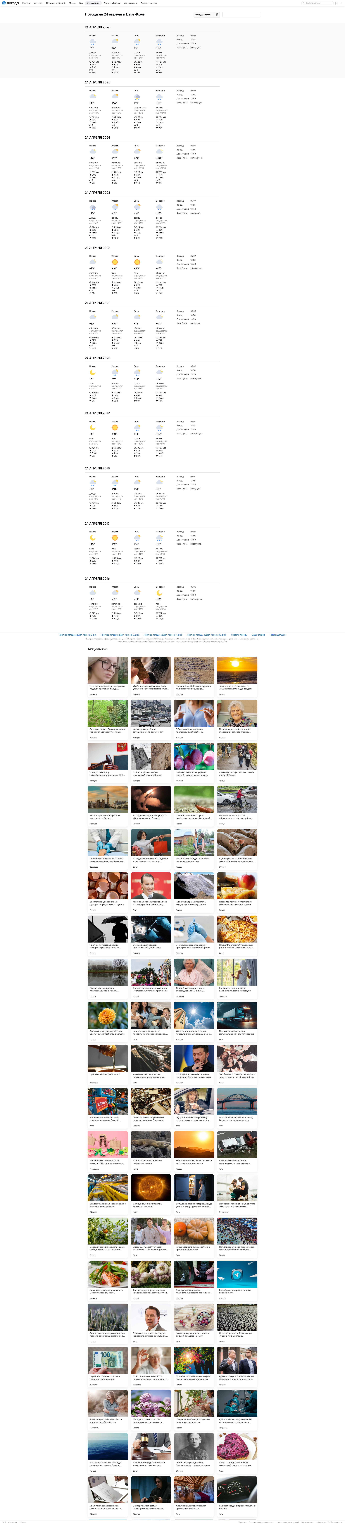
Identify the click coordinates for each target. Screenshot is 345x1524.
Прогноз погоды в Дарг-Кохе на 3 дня (77, 635)
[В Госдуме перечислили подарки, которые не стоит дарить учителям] (151, 849)
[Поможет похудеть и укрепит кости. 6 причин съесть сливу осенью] (194, 763)
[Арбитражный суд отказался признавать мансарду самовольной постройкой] (194, 1496)
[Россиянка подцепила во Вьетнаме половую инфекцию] (237, 979)
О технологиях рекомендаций (287, 1522)
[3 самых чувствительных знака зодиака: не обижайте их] (108, 1410)
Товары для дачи (278, 635)
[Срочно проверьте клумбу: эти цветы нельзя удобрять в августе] (108, 1022)
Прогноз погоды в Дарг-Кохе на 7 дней (163, 635)
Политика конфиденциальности (261, 1522)
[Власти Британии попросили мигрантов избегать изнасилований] (108, 806)
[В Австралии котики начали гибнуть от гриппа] (151, 1151)
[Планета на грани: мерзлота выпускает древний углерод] (194, 892)
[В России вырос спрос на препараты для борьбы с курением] (194, 720)
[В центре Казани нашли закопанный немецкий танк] (151, 763)
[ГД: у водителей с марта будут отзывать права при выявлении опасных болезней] (194, 1108)
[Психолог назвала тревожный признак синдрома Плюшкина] (151, 1108)
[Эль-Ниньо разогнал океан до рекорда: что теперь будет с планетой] (108, 1453)
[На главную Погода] (12, 3)
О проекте (242, 1522)
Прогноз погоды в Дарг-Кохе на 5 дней (120, 635)
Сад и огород (258, 635)
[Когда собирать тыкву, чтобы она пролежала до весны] (194, 1238)
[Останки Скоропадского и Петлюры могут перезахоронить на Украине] (194, 1453)
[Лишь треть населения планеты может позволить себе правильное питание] (108, 1281)
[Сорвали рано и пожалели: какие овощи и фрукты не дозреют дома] (108, 1238)
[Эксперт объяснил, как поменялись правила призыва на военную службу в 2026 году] (194, 1281)
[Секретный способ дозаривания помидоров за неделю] (194, 1410)
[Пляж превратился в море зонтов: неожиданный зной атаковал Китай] (237, 1238)
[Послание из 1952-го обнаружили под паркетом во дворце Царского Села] (194, 677)
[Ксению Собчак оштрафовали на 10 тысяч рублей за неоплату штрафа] (151, 892)
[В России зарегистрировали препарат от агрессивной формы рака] (194, 936)
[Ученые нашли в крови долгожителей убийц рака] (151, 936)
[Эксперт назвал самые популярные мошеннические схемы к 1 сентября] (151, 1496)
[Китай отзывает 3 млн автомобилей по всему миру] (151, 720)
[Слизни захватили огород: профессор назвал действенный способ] (194, 806)
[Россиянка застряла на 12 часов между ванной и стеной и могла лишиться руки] (108, 849)
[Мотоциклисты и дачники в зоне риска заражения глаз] (194, 849)
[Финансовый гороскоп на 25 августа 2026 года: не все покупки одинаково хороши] (108, 1151)
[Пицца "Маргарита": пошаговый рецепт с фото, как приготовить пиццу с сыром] (237, 936)
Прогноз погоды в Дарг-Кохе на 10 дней (207, 635)
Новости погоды (239, 635)
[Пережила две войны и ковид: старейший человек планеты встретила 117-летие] (237, 720)
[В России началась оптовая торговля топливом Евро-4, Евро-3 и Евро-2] (108, 1108)
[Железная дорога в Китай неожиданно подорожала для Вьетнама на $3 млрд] (151, 1065)
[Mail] (4, 3)
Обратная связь (307, 1522)
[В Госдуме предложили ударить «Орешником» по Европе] (151, 806)
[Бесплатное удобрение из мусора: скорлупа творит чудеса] (108, 892)
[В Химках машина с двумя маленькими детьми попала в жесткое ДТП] (237, 1151)
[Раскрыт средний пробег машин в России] (237, 1496)
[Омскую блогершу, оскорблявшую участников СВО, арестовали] (108, 763)
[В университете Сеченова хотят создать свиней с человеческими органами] (237, 849)
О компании (12, 1522)
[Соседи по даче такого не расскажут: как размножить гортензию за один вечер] (151, 1410)
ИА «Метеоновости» (335, 1522)
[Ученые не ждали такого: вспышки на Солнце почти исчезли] (194, 1151)
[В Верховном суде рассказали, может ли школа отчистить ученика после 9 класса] (151, 1453)
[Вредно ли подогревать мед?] (108, 1065)
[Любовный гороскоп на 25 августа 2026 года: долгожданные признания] (237, 1194)
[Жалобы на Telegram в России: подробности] (237, 1281)
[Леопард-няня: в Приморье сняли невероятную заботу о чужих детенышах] (108, 720)
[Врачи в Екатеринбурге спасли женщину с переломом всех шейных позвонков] (237, 1410)
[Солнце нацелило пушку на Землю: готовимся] (151, 1194)
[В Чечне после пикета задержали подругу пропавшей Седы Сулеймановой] (108, 677)
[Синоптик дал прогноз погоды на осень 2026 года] (237, 763)
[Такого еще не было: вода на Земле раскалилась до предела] (237, 677)
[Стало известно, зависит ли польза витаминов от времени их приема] (151, 1367)
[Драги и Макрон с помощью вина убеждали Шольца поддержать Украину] (237, 1367)
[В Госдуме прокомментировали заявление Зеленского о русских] (194, 1065)
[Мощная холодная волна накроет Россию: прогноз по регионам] (194, 1367)
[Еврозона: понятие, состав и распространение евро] (108, 1367)
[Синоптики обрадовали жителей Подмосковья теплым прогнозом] (151, 979)
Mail (4, 1522)
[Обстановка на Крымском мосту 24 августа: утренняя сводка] (237, 1108)
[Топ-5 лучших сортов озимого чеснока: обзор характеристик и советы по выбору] (151, 1281)
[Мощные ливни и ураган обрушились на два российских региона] (237, 806)
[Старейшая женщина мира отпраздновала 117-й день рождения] (194, 979)
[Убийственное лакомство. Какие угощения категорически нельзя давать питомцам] (151, 677)
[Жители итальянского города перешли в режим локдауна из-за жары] (194, 1022)
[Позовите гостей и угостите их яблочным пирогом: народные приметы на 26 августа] (237, 892)
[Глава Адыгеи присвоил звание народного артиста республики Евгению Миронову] (151, 1324)
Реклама (23, 1522)
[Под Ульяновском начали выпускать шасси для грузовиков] (237, 1022)
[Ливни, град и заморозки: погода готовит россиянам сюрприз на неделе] (108, 1324)
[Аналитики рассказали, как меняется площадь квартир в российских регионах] (108, 1496)
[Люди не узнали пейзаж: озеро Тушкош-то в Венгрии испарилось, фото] (237, 1324)
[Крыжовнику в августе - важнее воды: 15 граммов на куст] (194, 1324)
